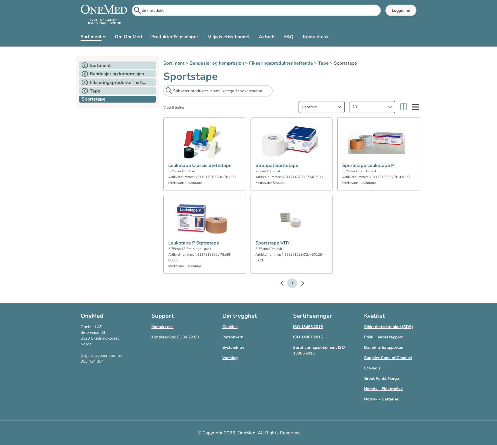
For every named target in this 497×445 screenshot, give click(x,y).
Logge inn (401, 10)
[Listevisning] (415, 107)
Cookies (230, 327)
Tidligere (284, 284)
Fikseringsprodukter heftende (281, 63)
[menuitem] (93, 38)
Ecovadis (372, 368)
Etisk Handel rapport (383, 337)
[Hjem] (104, 15)
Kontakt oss (162, 327)
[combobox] (322, 107)
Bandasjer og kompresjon (217, 63)
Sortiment (173, 63)
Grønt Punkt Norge (381, 378)
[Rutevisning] (403, 107)
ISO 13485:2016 (308, 327)
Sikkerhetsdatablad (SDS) (388, 327)
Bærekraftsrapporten (383, 347)
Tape (323, 63)
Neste (299, 284)
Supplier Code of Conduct (388, 358)
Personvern (232, 337)
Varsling (230, 358)
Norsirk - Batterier (381, 399)
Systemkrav (233, 347)
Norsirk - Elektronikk (383, 389)
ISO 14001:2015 (308, 337)
